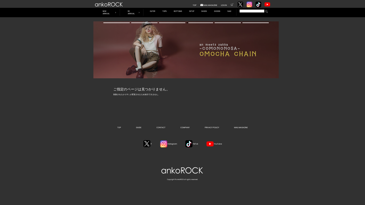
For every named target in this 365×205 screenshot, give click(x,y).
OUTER (152, 11)
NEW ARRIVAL (106, 12)
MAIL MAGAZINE (210, 5)
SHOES (204, 11)
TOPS (164, 11)
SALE (229, 11)
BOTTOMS (178, 11)
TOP (194, 5)
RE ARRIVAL (131, 12)
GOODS (217, 11)
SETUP (191, 11)
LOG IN (224, 5)
